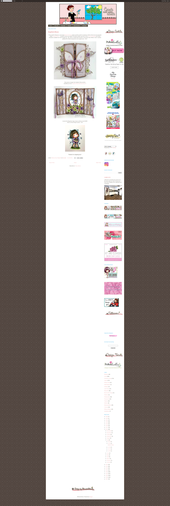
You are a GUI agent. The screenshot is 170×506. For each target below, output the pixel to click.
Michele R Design (68, 34)
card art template (91, 36)
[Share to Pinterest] (82, 158)
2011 (107, 471)
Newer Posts (51, 162)
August (108, 438)
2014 (107, 466)
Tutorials (63, 25)
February (109, 460)
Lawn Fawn (106, 388)
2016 (107, 429)
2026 (107, 416)
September (109, 436)
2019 (107, 423)
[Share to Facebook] (81, 158)
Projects (106, 400)
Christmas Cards (107, 378)
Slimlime (106, 403)
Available (84, 25)
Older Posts (98, 162)
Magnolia (59, 157)
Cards (105, 376)
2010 (107, 473)
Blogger (91, 496)
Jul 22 (109, 443)
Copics (105, 380)
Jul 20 (109, 447)
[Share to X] (79, 158)
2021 (107, 420)
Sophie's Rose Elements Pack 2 (79, 83)
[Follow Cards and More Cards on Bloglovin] (113, 336)
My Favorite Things (108, 392)
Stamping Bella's (107, 405)
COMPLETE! (107, 177)
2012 (107, 469)
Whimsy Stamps (107, 409)
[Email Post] (75, 157)
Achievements (77, 25)
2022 (107, 418)
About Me (56, 25)
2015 (107, 464)
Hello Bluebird (107, 384)
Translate (114, 147)
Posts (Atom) (78, 165)
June (108, 453)
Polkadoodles (107, 396)
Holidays (106, 386)
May (108, 454)
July (108, 439)
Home (50, 25)
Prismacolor (106, 398)
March (108, 458)
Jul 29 (109, 441)
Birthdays (106, 374)
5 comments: (70, 157)
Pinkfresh (106, 394)
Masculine (106, 390)
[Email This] (77, 158)
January (108, 462)
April (108, 456)
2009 (107, 475)
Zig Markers (106, 411)
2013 (107, 468)
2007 (107, 479)
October (108, 434)
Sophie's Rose (53, 32)
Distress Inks (54, 157)
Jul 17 (109, 449)
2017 (107, 427)
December (109, 430)
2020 (107, 421)
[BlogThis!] (78, 158)
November (109, 432)
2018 (107, 425)
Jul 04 (109, 450)
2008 (107, 477)
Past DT (69, 25)
